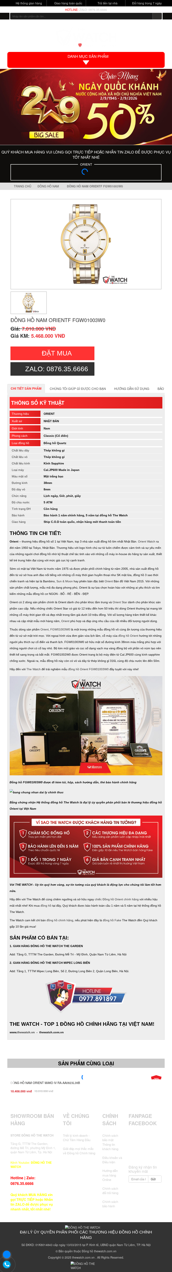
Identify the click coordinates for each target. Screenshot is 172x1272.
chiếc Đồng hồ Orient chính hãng (117, 899)
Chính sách (110, 1119)
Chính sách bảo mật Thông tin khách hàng (110, 1142)
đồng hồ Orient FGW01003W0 (88, 669)
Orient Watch (146, 541)
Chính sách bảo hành (110, 1203)
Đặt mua (57, 353)
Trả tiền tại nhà (107, 3)
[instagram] (156, 1143)
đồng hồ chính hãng (60, 920)
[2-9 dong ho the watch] (86, 107)
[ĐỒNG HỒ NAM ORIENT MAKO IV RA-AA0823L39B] (86, 1077)
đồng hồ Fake (112, 920)
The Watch (33, 669)
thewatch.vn (26, 1032)
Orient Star (120, 602)
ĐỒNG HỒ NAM (49, 186)
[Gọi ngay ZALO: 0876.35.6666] (7, 1264)
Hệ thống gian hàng (28, 3)
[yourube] (145, 1155)
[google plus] (148, 1143)
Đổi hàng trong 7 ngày (146, 3)
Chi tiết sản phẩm (26, 388)
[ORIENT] (86, 173)
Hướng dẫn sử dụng (131, 388)
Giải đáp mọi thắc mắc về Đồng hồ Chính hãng (79, 1150)
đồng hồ (45, 905)
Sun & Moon (64, 581)
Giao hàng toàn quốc (67, 3)
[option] (86, 244)
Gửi (153, 1179)
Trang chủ (22, 186)
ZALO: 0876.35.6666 (93, 10)
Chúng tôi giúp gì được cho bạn (78, 388)
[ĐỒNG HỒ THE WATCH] (4, 16)
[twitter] (141, 1143)
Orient (109, 581)
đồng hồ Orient (128, 635)
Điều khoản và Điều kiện (112, 1159)
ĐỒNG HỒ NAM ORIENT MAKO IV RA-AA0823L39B (45, 1083)
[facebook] (133, 1143)
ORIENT (86, 164)
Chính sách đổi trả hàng (110, 1190)
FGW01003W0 (60, 629)
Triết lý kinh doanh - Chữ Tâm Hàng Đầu (76, 1137)
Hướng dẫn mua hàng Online (110, 1175)
